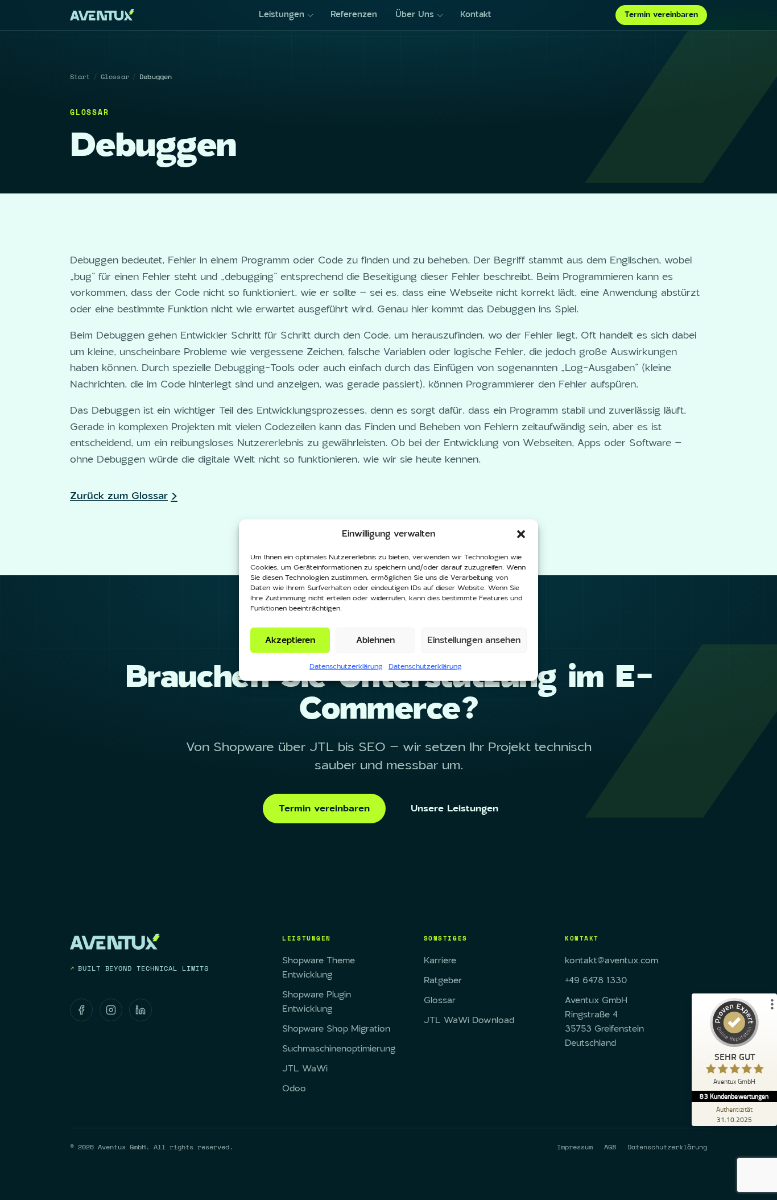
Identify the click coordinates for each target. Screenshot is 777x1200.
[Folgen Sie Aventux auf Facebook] (81, 1010)
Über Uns (414, 15)
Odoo (294, 1088)
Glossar (115, 77)
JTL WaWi (305, 1069)
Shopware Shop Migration (336, 1029)
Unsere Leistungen (454, 808)
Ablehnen (375, 640)
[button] (521, 534)
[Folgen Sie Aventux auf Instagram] (111, 1010)
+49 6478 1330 (596, 980)
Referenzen (353, 15)
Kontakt (475, 15)
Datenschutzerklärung (346, 666)
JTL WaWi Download (469, 1020)
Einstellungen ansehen (473, 640)
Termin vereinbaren (661, 15)
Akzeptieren (290, 640)
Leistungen (281, 15)
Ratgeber (443, 980)
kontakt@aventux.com (611, 960)
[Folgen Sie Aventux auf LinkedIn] (140, 1010)
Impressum (575, 1147)
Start (80, 77)
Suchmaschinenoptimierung (338, 1049)
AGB (610, 1147)
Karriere (440, 960)
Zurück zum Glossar (119, 496)
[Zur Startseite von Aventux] (102, 14)
